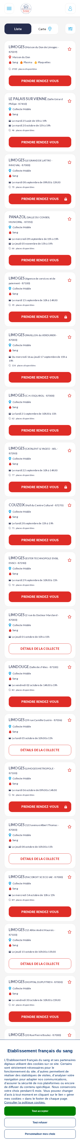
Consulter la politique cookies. (24, 1102)
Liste (18, 29)
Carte (42, 29)
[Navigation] (9, 8)
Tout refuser (40, 1122)
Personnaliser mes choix (40, 1133)
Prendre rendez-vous (40, 81)
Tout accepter (40, 1111)
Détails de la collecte (39, 648)
